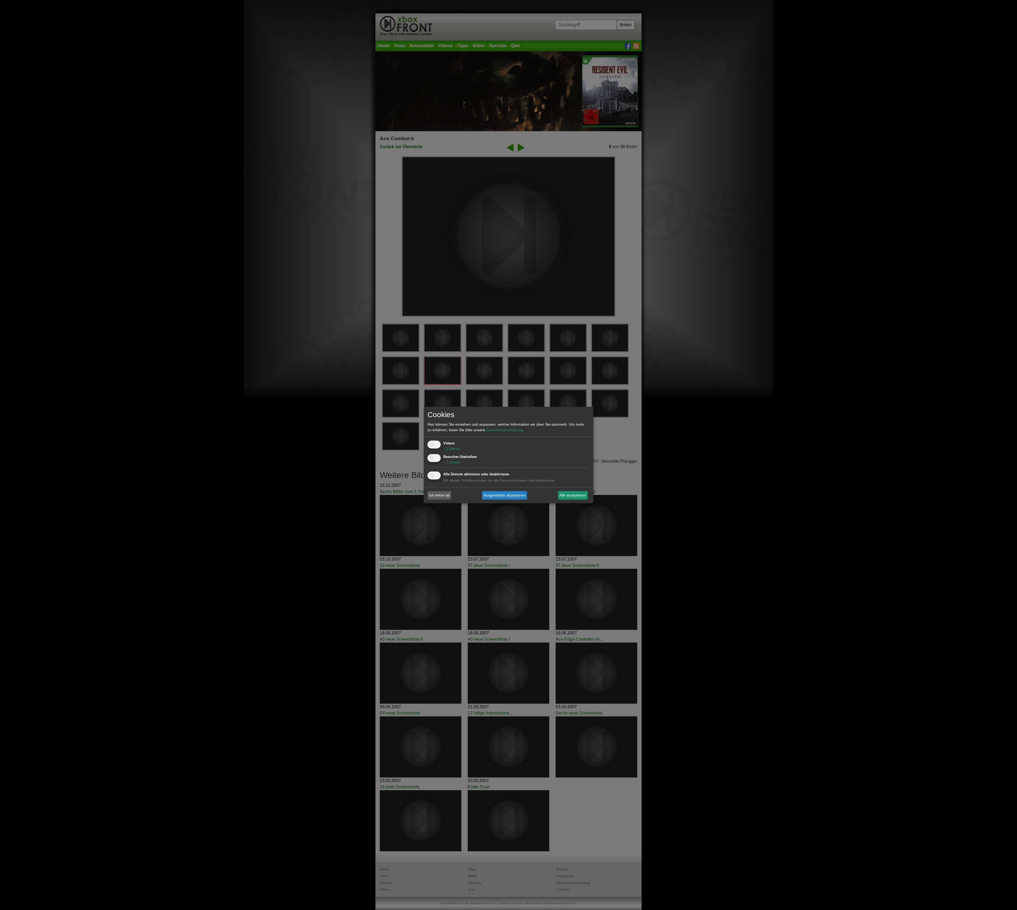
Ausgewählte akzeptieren (505, 495)
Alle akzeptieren (572, 495)
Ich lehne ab (439, 495)
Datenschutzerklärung (504, 430)
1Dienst (451, 449)
